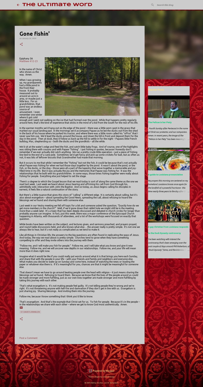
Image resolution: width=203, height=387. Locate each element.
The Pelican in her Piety (160, 122)
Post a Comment (28, 338)
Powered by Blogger (103, 370)
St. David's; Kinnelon (30, 312)
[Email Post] (21, 309)
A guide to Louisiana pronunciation (165, 174)
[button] (21, 44)
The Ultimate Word (57, 5)
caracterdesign (109, 377)
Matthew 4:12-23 (28, 61)
